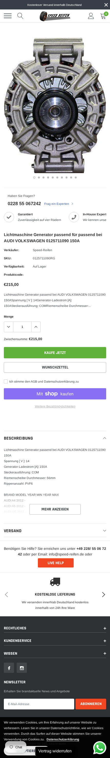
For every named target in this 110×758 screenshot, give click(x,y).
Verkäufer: (11, 250)
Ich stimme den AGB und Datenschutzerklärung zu (43, 381)
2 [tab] (39, 177)
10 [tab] (76, 177)
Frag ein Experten (57, 204)
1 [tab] (34, 177)
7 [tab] (62, 177)
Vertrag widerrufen (55, 751)
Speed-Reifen (42, 250)
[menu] (8, 16)
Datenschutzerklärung (63, 739)
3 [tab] (43, 177)
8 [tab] (66, 177)
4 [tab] (48, 177)
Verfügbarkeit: (14, 266)
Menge (9, 316)
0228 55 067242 (24, 203)
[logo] (55, 15)
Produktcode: (14, 274)
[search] (20, 15)
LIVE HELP (56, 563)
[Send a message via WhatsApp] (99, 747)
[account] (91, 16)
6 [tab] (57, 177)
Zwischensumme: (16, 339)
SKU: (8, 258)
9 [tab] (71, 177)
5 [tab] (53, 177)
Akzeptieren (27, 751)
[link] (9, 668)
